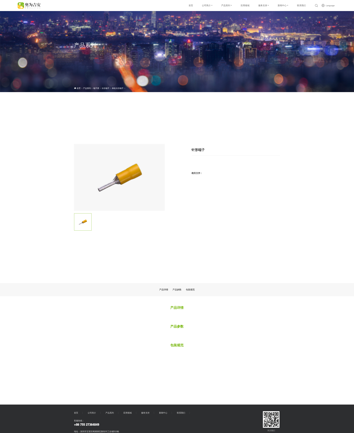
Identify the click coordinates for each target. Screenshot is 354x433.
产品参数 (177, 289)
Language (330, 5)
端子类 (96, 88)
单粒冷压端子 (117, 88)
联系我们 (301, 5)
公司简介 (206, 5)
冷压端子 (105, 88)
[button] (316, 5)
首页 (191, 5)
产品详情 (163, 289)
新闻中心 (282, 5)
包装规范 (190, 289)
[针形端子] (119, 177)
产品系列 (225, 5)
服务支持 (262, 5)
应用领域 (245, 5)
